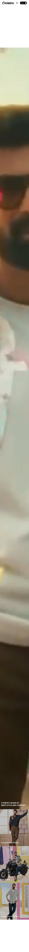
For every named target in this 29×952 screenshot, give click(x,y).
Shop (22, 3)
